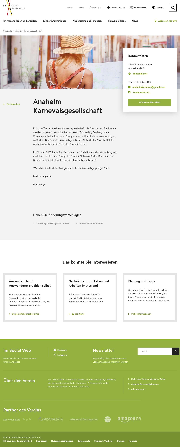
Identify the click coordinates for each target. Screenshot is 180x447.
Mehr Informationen (141, 314)
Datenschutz (84, 441)
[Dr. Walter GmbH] (20, 419)
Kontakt (69, 7)
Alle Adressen (137, 389)
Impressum (41, 441)
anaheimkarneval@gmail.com (148, 87)
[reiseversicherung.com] (87, 419)
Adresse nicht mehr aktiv (91, 223)
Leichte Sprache (118, 7)
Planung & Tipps (117, 20)
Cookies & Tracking (103, 441)
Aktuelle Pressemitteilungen (145, 384)
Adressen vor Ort (167, 20)
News (135, 20)
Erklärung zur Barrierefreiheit (17, 441)
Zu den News (78, 314)
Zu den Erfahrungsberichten (26, 314)
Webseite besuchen (149, 102)
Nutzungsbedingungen (62, 441)
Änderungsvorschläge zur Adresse (52, 223)
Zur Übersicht (13, 104)
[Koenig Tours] (111, 419)
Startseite (7, 31)
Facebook (62, 350)
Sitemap (121, 441)
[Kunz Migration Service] (54, 419)
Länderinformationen (55, 20)
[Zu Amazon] (129, 419)
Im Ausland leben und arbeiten (20, 20)
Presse (81, 7)
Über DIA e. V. (96, 7)
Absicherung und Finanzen (87, 20)
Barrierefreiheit (140, 7)
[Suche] (173, 8)
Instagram (62, 355)
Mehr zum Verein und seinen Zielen (148, 379)
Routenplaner (140, 73)
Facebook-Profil (140, 92)
